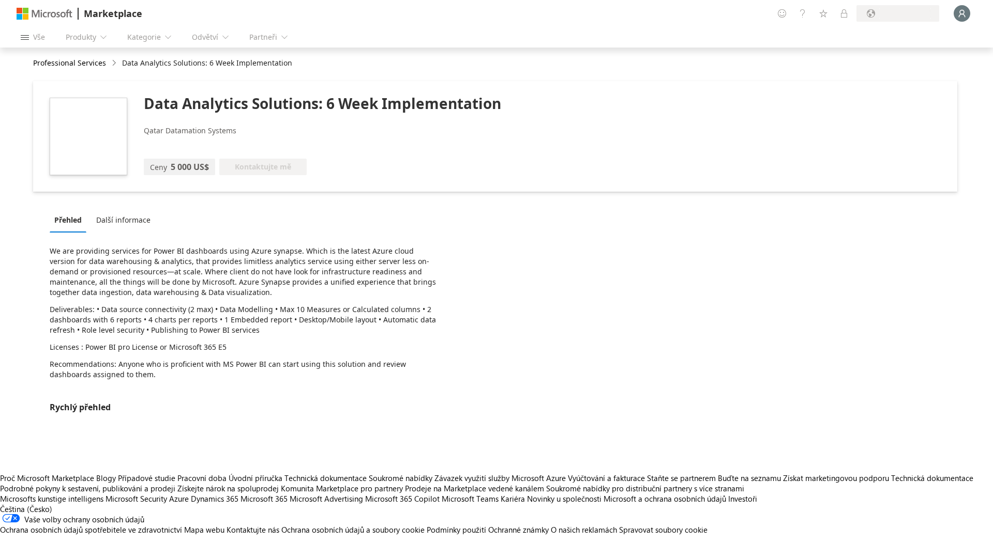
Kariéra (513, 498)
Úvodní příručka (255, 478)
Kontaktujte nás (253, 529)
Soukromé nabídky (400, 478)
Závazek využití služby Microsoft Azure (501, 478)
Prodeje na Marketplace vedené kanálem (474, 488)
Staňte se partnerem (681, 478)
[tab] (71, 219)
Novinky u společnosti (564, 498)
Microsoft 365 (264, 498)
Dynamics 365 (214, 498)
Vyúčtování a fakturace (606, 478)
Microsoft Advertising (326, 498)
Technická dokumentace (325, 478)
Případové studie (146, 478)
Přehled (68, 220)
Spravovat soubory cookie (663, 529)
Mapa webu (204, 529)
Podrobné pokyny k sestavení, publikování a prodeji (87, 488)
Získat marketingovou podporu (836, 478)
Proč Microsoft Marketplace (47, 478)
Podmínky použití (456, 529)
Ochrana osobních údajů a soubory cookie (353, 529)
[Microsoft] (44, 14)
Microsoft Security (136, 498)
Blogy (106, 478)
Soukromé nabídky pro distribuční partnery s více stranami (645, 488)
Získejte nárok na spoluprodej (228, 488)
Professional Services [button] (69, 63)
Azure (179, 498)
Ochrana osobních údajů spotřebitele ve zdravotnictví (91, 529)
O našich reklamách (584, 529)
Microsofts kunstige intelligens (51, 498)
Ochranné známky (518, 529)
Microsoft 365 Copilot (402, 498)
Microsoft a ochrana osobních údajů (665, 498)
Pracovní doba (202, 478)
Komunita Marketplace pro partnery (342, 488)
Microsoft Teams (470, 498)
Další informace (123, 220)
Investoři (742, 498)
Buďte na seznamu (749, 478)
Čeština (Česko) (26, 509)
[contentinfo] (115, 63)
